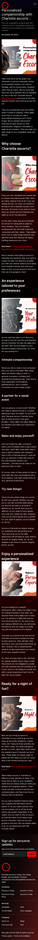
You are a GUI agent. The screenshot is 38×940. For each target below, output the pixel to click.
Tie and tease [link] (7, 911)
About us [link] (5, 921)
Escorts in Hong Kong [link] (8, 895)
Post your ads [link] (7, 925)
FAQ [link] (22, 925)
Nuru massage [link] (26, 911)
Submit (32, 854)
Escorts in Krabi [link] (26, 894)
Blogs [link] (22, 921)
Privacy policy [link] (7, 936)
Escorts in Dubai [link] (8, 891)
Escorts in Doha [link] (26, 891)
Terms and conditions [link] (22, 936)
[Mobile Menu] (34, 4)
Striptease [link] (5, 907)
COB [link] (22, 907)
